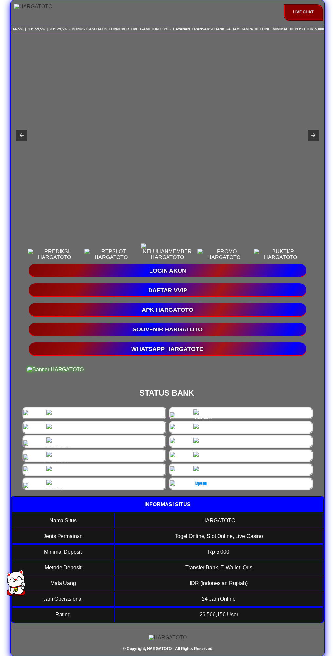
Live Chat (303, 11)
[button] (21, 135)
